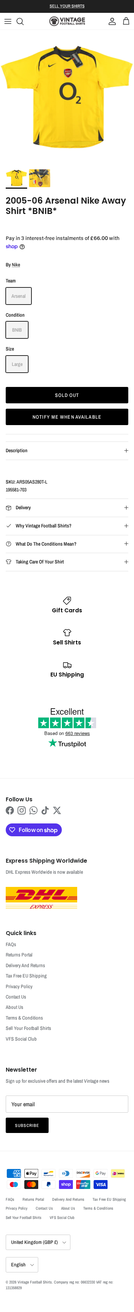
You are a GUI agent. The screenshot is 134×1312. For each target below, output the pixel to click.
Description (17, 450)
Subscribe (27, 1125)
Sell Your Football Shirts (28, 1028)
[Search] (23, 21)
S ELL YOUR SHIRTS (67, 6)
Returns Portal (19, 954)
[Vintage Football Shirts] (67, 21)
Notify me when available (67, 417)
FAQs (11, 944)
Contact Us (16, 997)
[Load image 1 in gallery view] (67, 97)
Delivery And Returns (25, 965)
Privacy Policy (19, 986)
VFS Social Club (21, 1039)
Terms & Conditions (24, 1018)
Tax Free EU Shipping (26, 975)
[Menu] (8, 21)
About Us (14, 1007)
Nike (16, 264)
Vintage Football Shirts (35, 1282)
